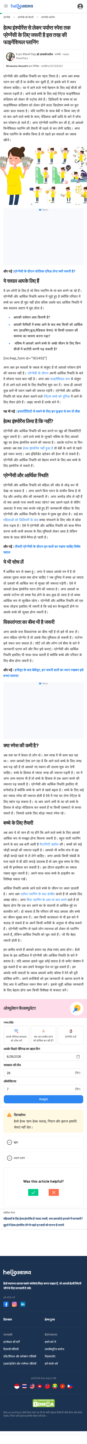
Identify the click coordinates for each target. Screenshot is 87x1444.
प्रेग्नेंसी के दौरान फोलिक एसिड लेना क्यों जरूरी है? (44, 271)
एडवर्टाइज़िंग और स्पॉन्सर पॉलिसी (19, 1363)
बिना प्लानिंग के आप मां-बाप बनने (47, 900)
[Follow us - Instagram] (14, 1304)
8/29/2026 (14, 1056)
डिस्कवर (7, 1319)
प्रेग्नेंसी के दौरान (38, 373)
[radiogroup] (43, 1035)
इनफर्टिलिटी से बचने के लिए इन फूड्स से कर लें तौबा (49, 411)
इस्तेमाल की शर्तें (11, 1342)
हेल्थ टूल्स (50, 1319)
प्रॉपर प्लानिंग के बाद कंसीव (38, 894)
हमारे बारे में (50, 1342)
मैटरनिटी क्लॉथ (49, 844)
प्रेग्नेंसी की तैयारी (26, 17)
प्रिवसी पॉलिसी (11, 1349)
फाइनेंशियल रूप (60, 379)
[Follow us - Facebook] (5, 1304)
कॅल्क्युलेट (43, 1099)
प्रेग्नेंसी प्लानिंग (48, 17)
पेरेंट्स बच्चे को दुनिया (57, 396)
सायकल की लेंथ (12, 1065)
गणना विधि (8, 1022)
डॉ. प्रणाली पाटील (45, 54)
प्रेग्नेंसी (6, 17)
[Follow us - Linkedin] (22, 1304)
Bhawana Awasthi (17, 66)
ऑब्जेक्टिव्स (10, 1081)
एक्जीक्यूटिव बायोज (54, 1349)
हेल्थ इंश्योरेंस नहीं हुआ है (38, 448)
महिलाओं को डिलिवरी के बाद (20, 520)
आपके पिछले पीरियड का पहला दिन (22, 1049)
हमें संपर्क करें (51, 1363)
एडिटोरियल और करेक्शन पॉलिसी (19, 1356)
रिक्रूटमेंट (50, 1356)
